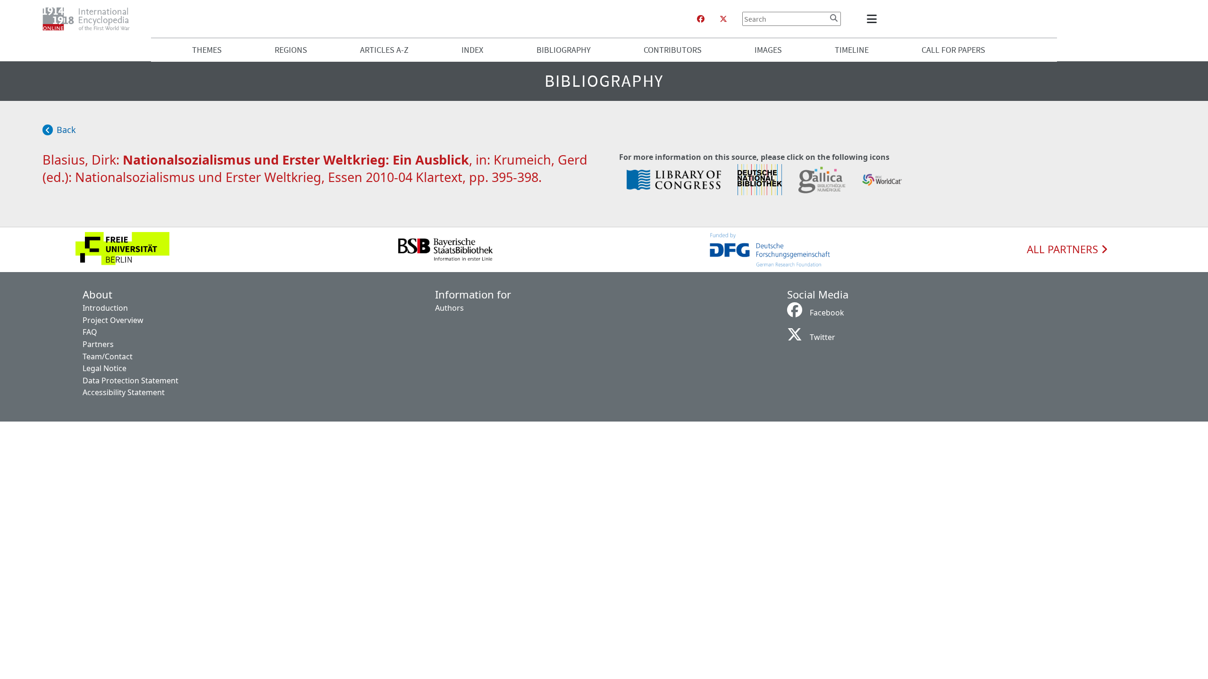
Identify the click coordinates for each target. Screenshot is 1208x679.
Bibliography (564, 49)
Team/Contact (108, 356)
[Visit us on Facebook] (701, 19)
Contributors (673, 49)
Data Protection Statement (130, 380)
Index (472, 49)
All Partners (1064, 249)
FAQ (90, 332)
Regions (291, 49)
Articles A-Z (384, 49)
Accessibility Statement (124, 392)
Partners (98, 344)
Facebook (827, 312)
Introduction (105, 308)
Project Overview (113, 320)
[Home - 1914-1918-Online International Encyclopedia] (89, 19)
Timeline (852, 49)
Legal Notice (104, 368)
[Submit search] (834, 18)
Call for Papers (953, 49)
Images (768, 49)
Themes (207, 49)
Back (66, 129)
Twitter (822, 337)
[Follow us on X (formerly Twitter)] (723, 19)
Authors (449, 308)
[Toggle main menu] (873, 19)
